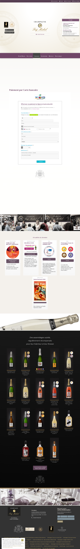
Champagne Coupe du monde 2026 (54, 537)
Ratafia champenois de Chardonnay (51, 546)
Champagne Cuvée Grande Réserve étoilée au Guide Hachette (33, 537)
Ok (22, 540)
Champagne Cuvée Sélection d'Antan (11, 537)
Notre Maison (21, 56)
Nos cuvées (29, 56)
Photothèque (58, 56)
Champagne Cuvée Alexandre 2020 (63, 541)
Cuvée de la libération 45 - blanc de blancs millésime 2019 (44, 539)
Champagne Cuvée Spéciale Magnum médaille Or (60, 544)
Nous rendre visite (10, 32)
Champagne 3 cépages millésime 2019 (65, 539)
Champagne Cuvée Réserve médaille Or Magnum (39, 544)
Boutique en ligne (35, 108)
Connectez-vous (33, 114)
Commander (36, 56)
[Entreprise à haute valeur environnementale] (40, 531)
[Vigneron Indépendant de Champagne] (51, 532)
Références (24, 150)
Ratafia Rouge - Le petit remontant (67, 546)
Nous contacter (9, 30)
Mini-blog (51, 56)
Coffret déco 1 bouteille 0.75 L (36, 546)
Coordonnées (24, 113)
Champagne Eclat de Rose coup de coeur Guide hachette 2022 (42, 541)
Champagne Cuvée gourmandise (69, 537)
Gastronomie (44, 56)
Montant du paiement (27, 145)
